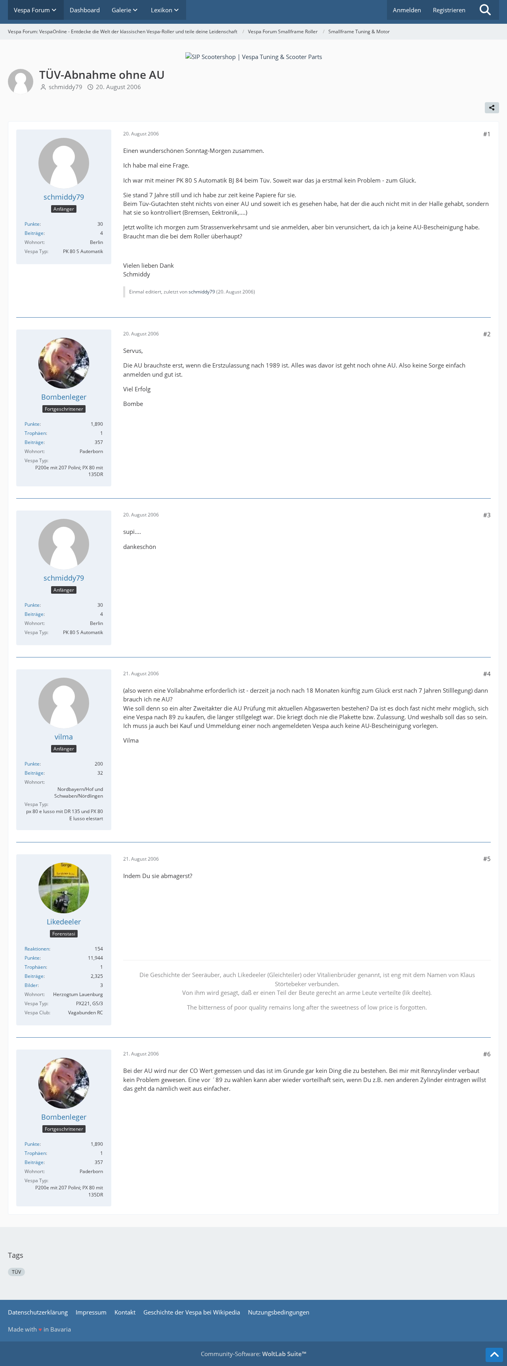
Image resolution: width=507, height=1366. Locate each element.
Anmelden (407, 10)
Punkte (32, 224)
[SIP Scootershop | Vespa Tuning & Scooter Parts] (253, 56)
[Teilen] (492, 107)
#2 (487, 334)
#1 (487, 134)
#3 (487, 515)
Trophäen (35, 433)
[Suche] (485, 10)
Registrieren (449, 10)
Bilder (31, 985)
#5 (487, 859)
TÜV (16, 1272)
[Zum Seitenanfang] (494, 1355)
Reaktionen (37, 948)
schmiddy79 (65, 87)
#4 (487, 674)
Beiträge (34, 233)
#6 (487, 1054)
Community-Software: (253, 1354)
